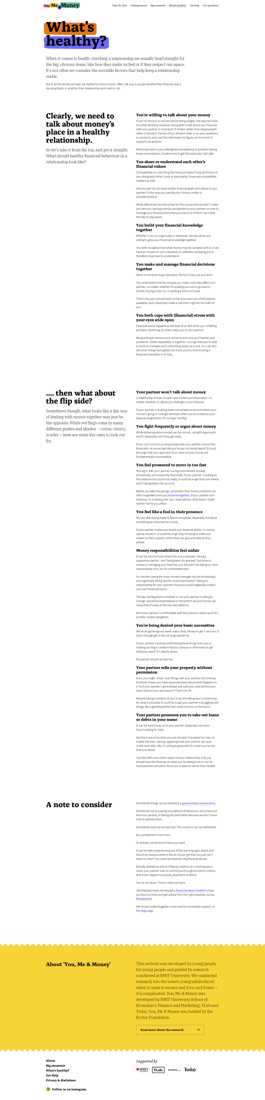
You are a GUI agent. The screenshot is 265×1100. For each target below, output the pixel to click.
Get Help (52, 1075)
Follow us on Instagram (69, 1089)
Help (144, 911)
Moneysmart (144, 899)
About (50, 1060)
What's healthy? (177, 5)
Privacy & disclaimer (61, 1080)
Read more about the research (162, 1029)
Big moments (158, 5)
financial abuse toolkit (190, 890)
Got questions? (211, 5)
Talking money (139, 5)
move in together (179, 495)
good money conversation (198, 803)
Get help (194, 5)
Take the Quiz (119, 5)
